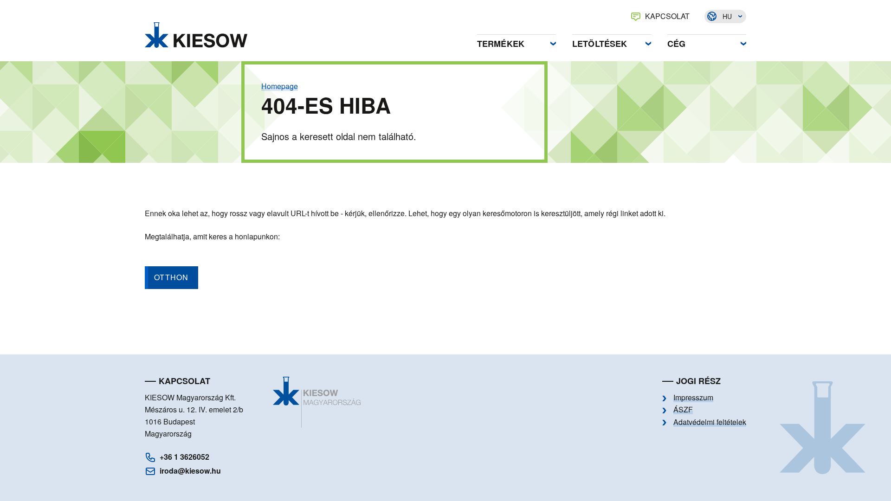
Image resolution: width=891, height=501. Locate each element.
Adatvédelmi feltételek (709, 422)
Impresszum (693, 397)
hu (727, 16)
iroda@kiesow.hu (190, 470)
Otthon (171, 277)
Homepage (279, 86)
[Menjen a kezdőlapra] (196, 35)
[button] (516, 41)
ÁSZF (683, 410)
